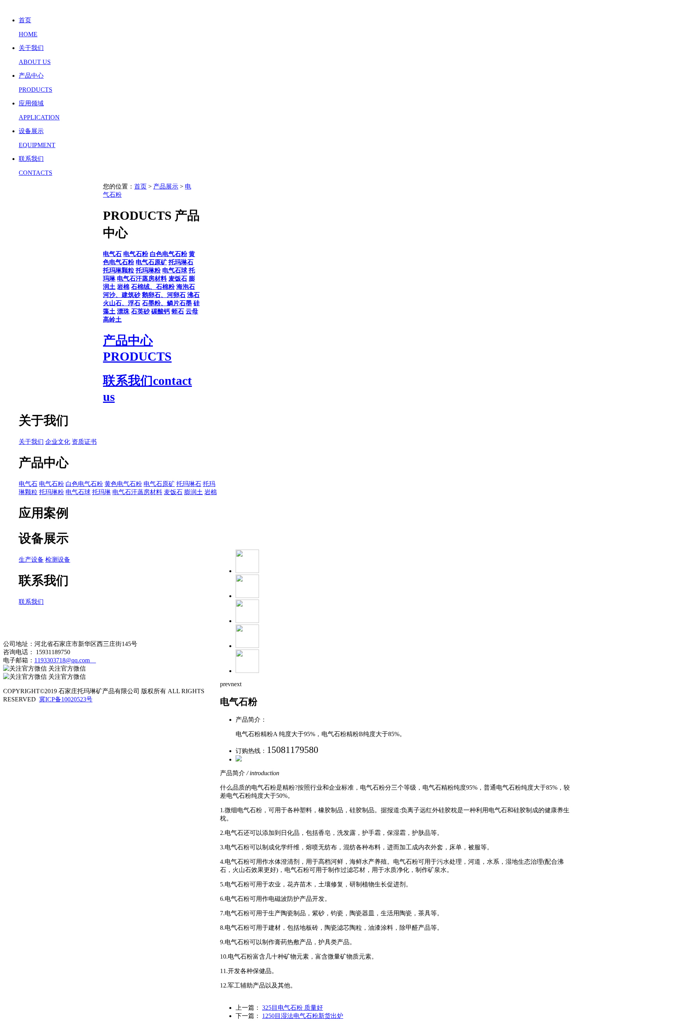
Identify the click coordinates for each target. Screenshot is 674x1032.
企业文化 (57, 441)
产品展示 (165, 186)
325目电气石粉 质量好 (292, 1007)
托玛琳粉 (51, 492)
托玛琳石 (188, 483)
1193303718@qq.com (65, 660)
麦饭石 (173, 492)
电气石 (28, 483)
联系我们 (31, 601)
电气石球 (78, 492)
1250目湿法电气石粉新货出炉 (302, 1015)
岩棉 (210, 492)
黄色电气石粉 (123, 483)
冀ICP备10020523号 (65, 699)
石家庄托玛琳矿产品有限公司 (84, 623)
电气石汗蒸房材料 (137, 492)
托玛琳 (101, 492)
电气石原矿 (159, 483)
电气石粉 (51, 483)
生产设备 (31, 559)
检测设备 (57, 559)
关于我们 (31, 441)
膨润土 (193, 492)
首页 (140, 186)
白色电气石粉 (84, 483)
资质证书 (84, 441)
